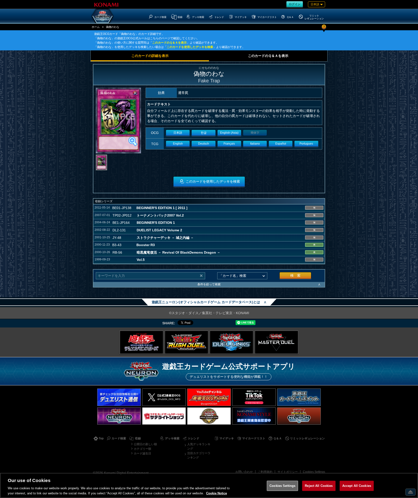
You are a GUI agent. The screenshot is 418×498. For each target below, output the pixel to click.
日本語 (177, 132)
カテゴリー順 (142, 449)
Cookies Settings (314, 472)
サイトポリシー (287, 472)
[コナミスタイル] (254, 416)
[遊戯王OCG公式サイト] (141, 342)
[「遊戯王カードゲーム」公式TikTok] (254, 397)
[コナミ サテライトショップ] (164, 416)
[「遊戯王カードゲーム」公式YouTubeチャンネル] (209, 397)
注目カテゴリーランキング (198, 455)
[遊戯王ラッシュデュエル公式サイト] (186, 342)
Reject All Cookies (319, 486)
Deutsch (203, 143)
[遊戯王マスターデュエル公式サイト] (276, 342)
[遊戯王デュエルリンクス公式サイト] (231, 342)
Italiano (255, 143)
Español (280, 143)
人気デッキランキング (198, 446)
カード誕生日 (142, 453)
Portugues (306, 143)
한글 (204, 132)
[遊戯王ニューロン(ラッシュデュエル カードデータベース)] (299, 416)
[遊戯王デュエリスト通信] (119, 397)
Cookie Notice (216, 493)
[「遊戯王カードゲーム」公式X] (164, 397)
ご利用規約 (265, 472)
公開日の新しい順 (145, 444)
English (178, 143)
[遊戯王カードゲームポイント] (299, 397)
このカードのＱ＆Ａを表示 (169, 42)
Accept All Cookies (356, 486)
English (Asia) (229, 132)
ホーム (96, 26)
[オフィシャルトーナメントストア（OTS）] (209, 416)
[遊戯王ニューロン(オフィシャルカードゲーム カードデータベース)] (102, 16)
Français (229, 143)
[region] (209, 485)
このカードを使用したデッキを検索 (190, 47)
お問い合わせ (244, 472)
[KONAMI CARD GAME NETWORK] (119, 416)
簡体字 (255, 132)
